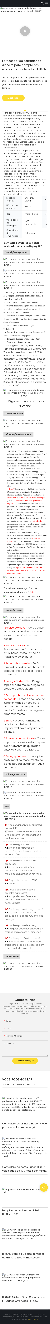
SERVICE (20, 1084)
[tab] (25, 109)
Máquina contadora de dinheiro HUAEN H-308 (22, 1212)
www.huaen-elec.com (30, 1317)
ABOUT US (32, 1084)
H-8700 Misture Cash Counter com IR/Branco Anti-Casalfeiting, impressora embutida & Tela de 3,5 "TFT (24, 1299)
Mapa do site (33, 1319)
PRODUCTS (8, 1084)
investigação (13, 98)
